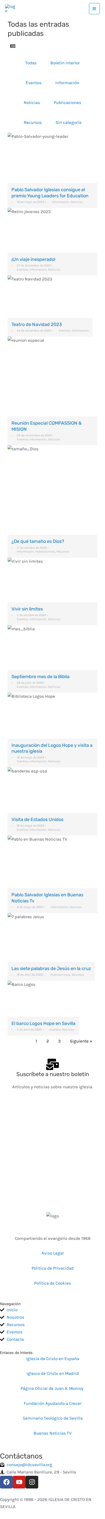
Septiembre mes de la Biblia (40, 676)
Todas (31, 62)
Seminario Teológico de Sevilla (53, 1418)
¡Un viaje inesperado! (33, 259)
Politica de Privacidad (53, 1268)
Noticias (32, 102)
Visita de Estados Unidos (37, 819)
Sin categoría (68, 122)
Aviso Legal (53, 1253)
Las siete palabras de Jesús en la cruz (51, 968)
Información (67, 82)
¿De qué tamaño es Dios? (37, 541)
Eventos (34, 82)
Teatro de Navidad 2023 (36, 324)
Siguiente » (81, 1041)
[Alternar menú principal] (94, 8)
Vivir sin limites (27, 609)
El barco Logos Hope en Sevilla (43, 1023)
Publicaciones (67, 102)
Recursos (33, 122)
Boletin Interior (65, 62)
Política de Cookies (52, 1283)
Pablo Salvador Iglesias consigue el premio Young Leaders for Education (49, 192)
